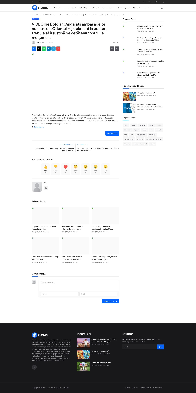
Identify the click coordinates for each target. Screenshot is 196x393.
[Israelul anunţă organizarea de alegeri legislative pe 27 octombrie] (129, 76)
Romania (57, 8)
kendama (127, 144)
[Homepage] (40, 8)
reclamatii (143, 125)
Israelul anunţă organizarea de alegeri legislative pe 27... (148, 74)
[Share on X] (39, 48)
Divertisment (107, 8)
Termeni (135, 388)
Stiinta (94, 8)
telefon (134, 125)
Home (34, 15)
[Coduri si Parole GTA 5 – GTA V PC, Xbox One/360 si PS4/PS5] (83, 342)
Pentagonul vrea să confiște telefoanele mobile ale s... (72, 227)
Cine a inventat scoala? (146, 93)
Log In (145, 2)
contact (159, 125)
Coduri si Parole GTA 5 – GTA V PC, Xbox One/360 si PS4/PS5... (103, 340)
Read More (111, 133)
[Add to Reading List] (117, 48)
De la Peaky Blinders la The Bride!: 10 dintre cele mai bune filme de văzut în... (98, 149)
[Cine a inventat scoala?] (129, 96)
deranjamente (141, 135)
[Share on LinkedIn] (49, 48)
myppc (136, 130)
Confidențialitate (145, 388)
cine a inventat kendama (153, 139)
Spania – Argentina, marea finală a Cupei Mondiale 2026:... (150, 27)
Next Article (81, 144)
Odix (45, 183)
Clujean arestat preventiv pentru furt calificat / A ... (44, 227)
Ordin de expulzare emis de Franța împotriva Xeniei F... (45, 258)
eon (132, 135)
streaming (152, 135)
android (144, 130)
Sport (126, 8)
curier (151, 125)
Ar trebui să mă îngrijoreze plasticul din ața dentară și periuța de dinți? (55, 149)
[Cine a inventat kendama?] (83, 366)
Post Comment (109, 301)
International (70, 8)
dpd (125, 135)
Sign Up (151, 2)
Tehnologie (84, 8)
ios (152, 130)
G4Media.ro (39, 127)
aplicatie (158, 130)
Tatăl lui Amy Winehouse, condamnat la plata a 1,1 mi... (103, 227)
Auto (118, 8)
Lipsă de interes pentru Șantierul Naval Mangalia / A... (104, 258)
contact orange (128, 139)
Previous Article (68, 144)
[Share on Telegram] (53, 48)
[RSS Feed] (46, 188)
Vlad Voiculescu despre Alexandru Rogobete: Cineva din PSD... (150, 39)
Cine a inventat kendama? (101, 363)
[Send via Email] (58, 48)
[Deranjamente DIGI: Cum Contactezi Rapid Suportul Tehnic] (129, 108)
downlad (140, 139)
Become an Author (37, 2)
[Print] (112, 48)
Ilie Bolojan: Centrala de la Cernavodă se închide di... (72, 258)
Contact (127, 388)
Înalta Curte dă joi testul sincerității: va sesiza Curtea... (150, 62)
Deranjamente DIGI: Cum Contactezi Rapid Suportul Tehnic (149, 105)
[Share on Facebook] (34, 48)
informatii (127, 130)
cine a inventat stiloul (140, 144)
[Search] (161, 7)
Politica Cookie (158, 388)
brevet (153, 144)
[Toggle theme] (163, 2)
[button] (158, 2)
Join (160, 347)
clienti (126, 125)
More (145, 8)
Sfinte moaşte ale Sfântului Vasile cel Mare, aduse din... (149, 50)
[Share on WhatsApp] (44, 48)
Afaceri (135, 8)
